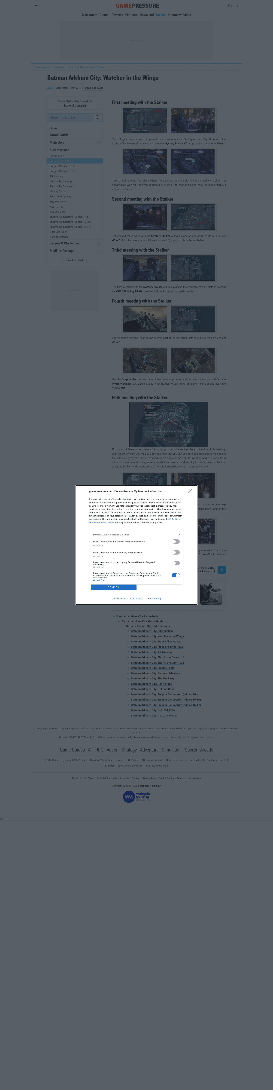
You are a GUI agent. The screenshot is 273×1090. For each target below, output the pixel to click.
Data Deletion (118, 598)
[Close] (191, 492)
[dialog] (136, 545)
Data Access (136, 598)
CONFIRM (114, 587)
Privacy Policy (154, 598)
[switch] (176, 541)
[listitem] (136, 534)
